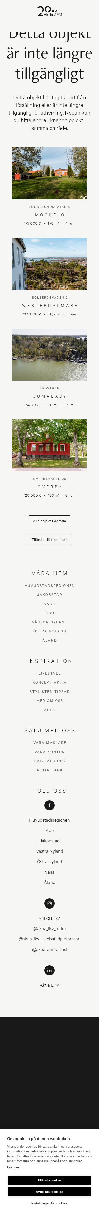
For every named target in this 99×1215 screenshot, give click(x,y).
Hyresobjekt (71, 1098)
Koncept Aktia (49, 682)
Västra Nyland (50, 621)
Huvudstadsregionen (50, 585)
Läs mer (13, 1167)
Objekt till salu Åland (28, 1098)
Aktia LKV (49, 985)
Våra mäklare (50, 742)
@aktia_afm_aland (49, 949)
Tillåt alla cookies (50, 1180)
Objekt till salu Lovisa (27, 1057)
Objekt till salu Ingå (71, 1066)
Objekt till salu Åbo (27, 1089)
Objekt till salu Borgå (71, 1057)
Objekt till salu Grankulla (71, 1036)
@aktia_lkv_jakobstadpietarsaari (49, 938)
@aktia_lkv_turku (49, 928)
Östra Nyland (50, 630)
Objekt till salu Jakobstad (28, 1078)
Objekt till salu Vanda (71, 1048)
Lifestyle (50, 673)
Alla (49, 709)
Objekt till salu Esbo (28, 1048)
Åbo (49, 612)
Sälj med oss (49, 760)
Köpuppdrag (49, 1123)
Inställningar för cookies (49, 1203)
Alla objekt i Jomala (49, 520)
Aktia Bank (50, 769)
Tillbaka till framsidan (50, 539)
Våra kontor (50, 751)
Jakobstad (49, 594)
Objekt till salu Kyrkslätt (28, 1066)
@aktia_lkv (49, 918)
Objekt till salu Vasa (71, 1075)
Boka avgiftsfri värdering (49, 1114)
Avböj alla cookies (49, 1192)
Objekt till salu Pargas (71, 1089)
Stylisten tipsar (50, 691)
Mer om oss (50, 700)
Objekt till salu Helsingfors (28, 1036)
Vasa (49, 603)
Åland (49, 640)
